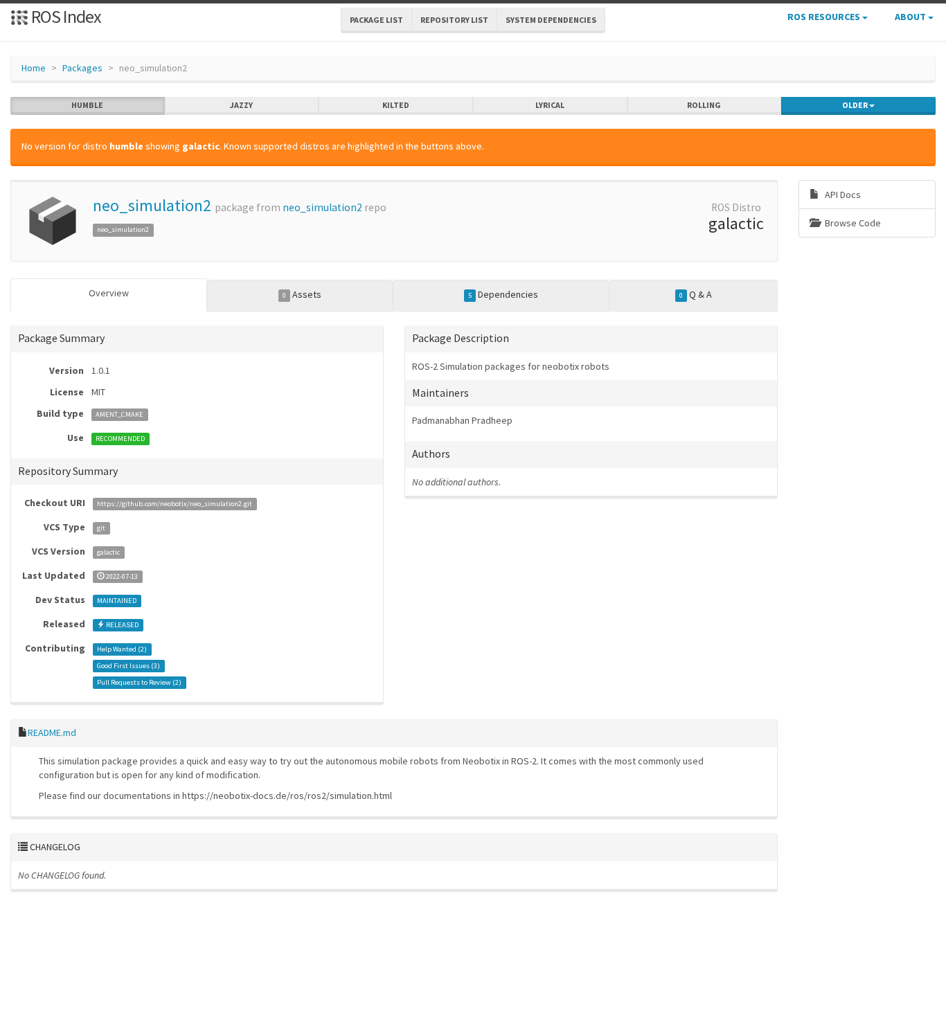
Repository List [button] (454, 20)
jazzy (241, 105)
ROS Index (64, 16)
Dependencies (503, 294)
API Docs (842, 194)
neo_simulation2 (152, 205)
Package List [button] (376, 20)
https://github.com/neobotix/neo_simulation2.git (174, 503)
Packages (82, 68)
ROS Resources (824, 16)
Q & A (695, 294)
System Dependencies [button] (551, 20)
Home (33, 68)
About (911, 16)
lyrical (549, 105)
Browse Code (852, 223)
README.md (52, 732)
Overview (109, 293)
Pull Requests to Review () (139, 682)
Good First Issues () (128, 665)
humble (87, 105)
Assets (302, 294)
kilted (395, 105)
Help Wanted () (122, 649)
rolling (704, 105)
